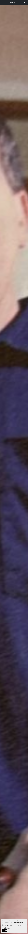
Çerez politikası (6, 928)
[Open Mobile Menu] (24, 2)
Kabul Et (5, 930)
